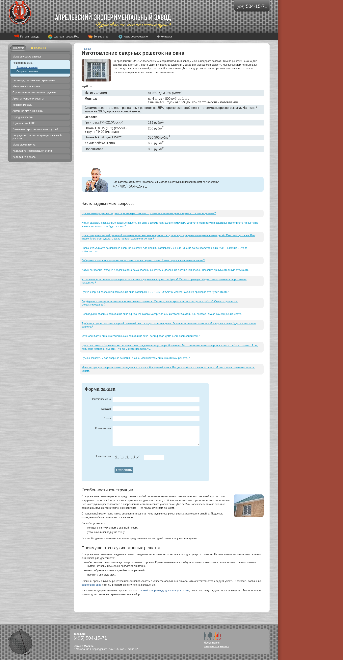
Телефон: (106, 408)
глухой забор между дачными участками (164, 590)
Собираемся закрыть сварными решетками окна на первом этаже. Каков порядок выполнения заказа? (143, 260)
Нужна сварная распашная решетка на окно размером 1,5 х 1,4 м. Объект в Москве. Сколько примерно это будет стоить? (155, 291)
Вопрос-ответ (101, 36)
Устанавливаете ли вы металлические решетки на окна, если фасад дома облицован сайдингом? (140, 335)
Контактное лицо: (101, 399)
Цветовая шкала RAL (66, 36)
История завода (29, 36)
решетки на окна (91, 584)
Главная (86, 48)
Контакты (166, 36)
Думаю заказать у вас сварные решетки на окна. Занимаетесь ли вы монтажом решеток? (136, 357)
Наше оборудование (135, 36)
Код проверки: (103, 456)
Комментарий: (103, 428)
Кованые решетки (27, 67)
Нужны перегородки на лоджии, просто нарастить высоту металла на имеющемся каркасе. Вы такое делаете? (149, 213)
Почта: (107, 418)
